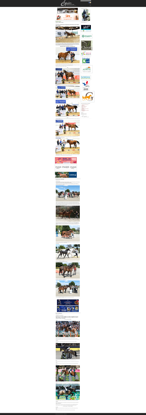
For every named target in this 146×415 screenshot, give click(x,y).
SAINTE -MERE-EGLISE (59, 22)
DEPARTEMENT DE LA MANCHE (85, 110)
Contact (90, 5)
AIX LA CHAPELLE (59, 313)
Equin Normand (68, 3)
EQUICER (83, 109)
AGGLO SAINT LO (84, 107)
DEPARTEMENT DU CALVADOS (85, 108)
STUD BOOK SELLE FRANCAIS (85, 104)
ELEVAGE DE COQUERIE (60, 179)
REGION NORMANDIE (84, 106)
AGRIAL (83, 105)
